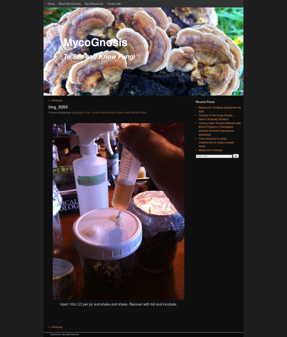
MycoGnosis (95, 41)
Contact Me (114, 3)
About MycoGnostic (70, 3)
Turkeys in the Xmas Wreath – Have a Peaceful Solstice (217, 117)
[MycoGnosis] (143, 51)
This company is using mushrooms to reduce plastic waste (216, 142)
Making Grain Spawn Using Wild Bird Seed (123, 112)
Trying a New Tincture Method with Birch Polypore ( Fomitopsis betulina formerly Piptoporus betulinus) (220, 128)
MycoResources (94, 3)
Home (51, 3)
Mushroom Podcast (210, 150)
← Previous (55, 100)
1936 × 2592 (91, 112)
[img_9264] (118, 211)
